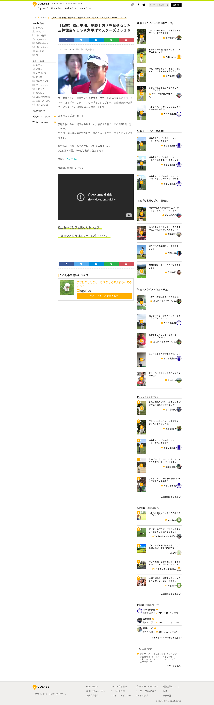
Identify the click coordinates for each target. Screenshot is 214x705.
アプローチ (147, 662)
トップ (43, 8)
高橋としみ (148, 628)
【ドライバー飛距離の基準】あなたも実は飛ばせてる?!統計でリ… (165, 546)
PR (37, 55)
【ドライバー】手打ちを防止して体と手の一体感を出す (165, 108)
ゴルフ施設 (41, 35)
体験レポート (42, 43)
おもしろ (40, 51)
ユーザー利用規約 (118, 686)
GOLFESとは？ (93, 686)
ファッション (42, 39)
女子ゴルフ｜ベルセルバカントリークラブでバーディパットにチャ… (165, 460)
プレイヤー (41, 116)
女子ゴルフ (41, 73)
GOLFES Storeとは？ (95, 690)
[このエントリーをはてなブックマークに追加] (96, 40)
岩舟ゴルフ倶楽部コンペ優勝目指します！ (165, 247)
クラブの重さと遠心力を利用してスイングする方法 (165, 89)
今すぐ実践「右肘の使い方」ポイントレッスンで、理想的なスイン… (165, 563)
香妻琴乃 (146, 656)
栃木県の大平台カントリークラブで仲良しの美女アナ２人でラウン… (165, 228)
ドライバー (147, 653)
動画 (56, 8)
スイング (171, 659)
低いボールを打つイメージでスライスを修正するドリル (165, 317)
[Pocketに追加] (126, 40)
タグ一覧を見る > (174, 666)
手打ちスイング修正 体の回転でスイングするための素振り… (165, 479)
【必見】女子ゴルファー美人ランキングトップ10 (165, 514)
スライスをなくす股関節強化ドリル (165, 353)
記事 (70, 8)
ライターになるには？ (146, 690)
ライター (40, 122)
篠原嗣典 (147, 618)
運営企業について (171, 686)
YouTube (72, 159)
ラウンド (40, 31)
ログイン (176, 5)
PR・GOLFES (42, 104)
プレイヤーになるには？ (147, 686)
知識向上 (40, 69)
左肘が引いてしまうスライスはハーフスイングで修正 (165, 336)
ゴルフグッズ (42, 47)
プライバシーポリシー (120, 695)
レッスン (40, 27)
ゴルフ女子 (160, 653)
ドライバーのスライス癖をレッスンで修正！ (165, 374)
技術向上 (40, 65)
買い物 (85, 8)
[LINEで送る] (111, 40)
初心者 (39, 77)
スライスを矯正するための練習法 (164, 296)
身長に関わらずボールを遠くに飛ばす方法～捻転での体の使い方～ (165, 70)
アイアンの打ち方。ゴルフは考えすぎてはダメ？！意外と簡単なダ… (165, 530)
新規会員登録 (92, 695)
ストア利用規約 (117, 690)
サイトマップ (142, 695)
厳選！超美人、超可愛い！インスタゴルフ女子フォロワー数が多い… (165, 579)
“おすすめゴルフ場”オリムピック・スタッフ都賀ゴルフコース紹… (165, 209)
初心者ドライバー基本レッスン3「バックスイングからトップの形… (165, 177)
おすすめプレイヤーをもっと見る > (167, 637)
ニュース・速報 (43, 100)
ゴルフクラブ (157, 659)
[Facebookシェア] (66, 40)
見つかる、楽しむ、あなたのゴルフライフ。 (51, 693)
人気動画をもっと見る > (171, 496)
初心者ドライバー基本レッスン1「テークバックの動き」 (163, 139)
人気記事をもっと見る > (171, 593)
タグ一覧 (167, 695)
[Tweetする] (81, 40)
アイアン (173, 653)
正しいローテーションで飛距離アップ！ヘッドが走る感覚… (165, 31)
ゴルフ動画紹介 (43, 96)
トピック (40, 88)
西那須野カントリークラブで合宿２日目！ (165, 266)
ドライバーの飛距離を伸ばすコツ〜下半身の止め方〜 (165, 50)
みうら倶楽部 (149, 609)
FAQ (165, 690)
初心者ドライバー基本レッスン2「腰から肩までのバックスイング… (165, 158)
